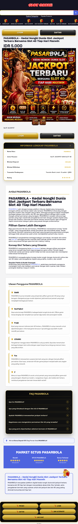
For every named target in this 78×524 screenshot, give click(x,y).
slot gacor (39, 523)
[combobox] (37, 12)
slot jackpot (35, 248)
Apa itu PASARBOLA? (16, 402)
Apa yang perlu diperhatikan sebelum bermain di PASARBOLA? (33, 429)
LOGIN (20, 32)
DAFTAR (58, 32)
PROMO (21, 505)
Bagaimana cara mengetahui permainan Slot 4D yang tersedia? (33, 422)
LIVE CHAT (40, 518)
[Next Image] (74, 85)
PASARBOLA (13, 209)
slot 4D (14, 239)
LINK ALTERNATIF (58, 511)
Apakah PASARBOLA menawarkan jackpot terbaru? (28, 415)
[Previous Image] (3, 85)
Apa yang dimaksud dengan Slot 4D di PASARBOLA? (28, 409)
